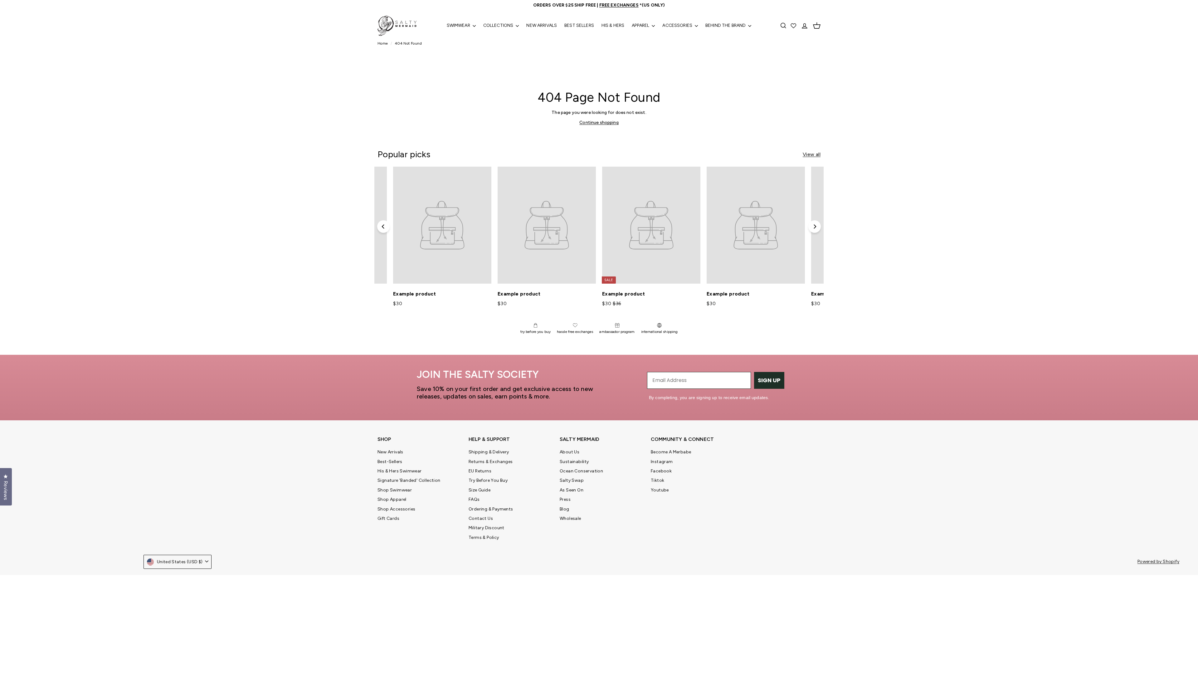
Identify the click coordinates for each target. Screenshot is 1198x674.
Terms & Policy (484, 537)
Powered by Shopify (1158, 561)
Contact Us (481, 518)
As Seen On (571, 490)
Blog (564, 509)
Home (383, 43)
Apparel (641, 25)
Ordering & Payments (491, 509)
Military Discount (486, 527)
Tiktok (657, 480)
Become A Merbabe (671, 452)
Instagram (662, 461)
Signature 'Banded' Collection (409, 480)
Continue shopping (598, 122)
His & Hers (612, 25)
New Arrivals (541, 25)
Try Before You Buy (488, 480)
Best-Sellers (389, 461)
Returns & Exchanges (491, 461)
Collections (498, 25)
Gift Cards (388, 518)
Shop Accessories (396, 509)
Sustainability (574, 461)
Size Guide (479, 490)
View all (812, 154)
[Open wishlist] (794, 25)
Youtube (660, 490)
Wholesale (570, 518)
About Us (569, 452)
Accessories (677, 25)
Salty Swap (572, 480)
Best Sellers (579, 25)
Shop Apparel (392, 499)
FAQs (474, 499)
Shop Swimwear (394, 490)
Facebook (661, 471)
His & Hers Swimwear (399, 471)
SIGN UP (769, 380)
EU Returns (480, 471)
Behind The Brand (726, 25)
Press (565, 499)
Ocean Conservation (581, 471)
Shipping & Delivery (489, 452)
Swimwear (459, 25)
